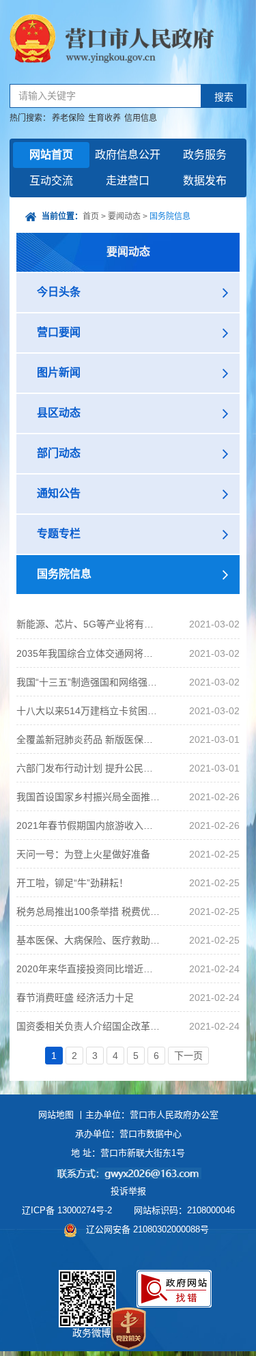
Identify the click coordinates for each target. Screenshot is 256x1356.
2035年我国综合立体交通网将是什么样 (89, 653)
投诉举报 (128, 1191)
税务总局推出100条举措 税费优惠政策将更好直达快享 (89, 911)
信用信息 (140, 118)
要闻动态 (124, 216)
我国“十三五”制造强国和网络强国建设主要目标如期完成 (89, 682)
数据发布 (205, 180)
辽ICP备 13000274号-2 (67, 1210)
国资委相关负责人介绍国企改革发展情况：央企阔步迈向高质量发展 (89, 1026)
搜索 (223, 97)
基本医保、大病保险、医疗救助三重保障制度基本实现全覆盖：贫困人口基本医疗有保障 (89, 940)
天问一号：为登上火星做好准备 (83, 854)
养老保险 (68, 118)
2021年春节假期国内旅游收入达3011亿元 (89, 825)
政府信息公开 (127, 154)
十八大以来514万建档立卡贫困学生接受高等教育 (89, 710)
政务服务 (205, 154)
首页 (91, 216)
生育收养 (104, 118)
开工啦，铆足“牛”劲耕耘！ (72, 882)
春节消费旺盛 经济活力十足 (75, 997)
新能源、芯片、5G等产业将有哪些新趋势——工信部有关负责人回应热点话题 (89, 624)
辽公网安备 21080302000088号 (147, 1229)
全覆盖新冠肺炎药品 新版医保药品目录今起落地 (89, 739)
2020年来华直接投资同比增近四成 (89, 968)
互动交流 (51, 180)
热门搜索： (30, 118)
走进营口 (128, 180)
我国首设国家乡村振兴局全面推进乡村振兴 (89, 796)
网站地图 (56, 1115)
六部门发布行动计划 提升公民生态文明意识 (89, 768)
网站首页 (51, 154)
